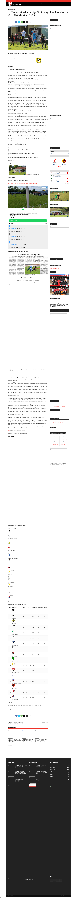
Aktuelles (12, 7)
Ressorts (34, 3)
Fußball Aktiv (16, 7)
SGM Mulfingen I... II (60, 181)
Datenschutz (53, 0)
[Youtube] (68, 1)
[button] (67, 3)
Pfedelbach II (59, 176)
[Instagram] (64, 1)
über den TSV (56, 3)
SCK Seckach (64, 164)
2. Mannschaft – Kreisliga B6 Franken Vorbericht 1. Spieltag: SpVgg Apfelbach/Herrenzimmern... (20, 772)
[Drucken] (27, 22)
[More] (29, 22)
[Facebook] (62, 1)
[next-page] (11, 746)
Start (9, 7)
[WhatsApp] (21, 22)
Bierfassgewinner (45, 722)
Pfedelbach (55, 164)
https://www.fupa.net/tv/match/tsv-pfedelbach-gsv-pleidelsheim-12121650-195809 (22, 183)
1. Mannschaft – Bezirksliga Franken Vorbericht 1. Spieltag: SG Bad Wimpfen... (21, 766)
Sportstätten (41, 3)
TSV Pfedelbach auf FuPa (54, 268)
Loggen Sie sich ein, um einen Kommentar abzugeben (17, 752)
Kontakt (62, 3)
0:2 (66, 153)
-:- (67, 175)
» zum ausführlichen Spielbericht (59, 167)
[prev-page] (9, 746)
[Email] (24, 22)
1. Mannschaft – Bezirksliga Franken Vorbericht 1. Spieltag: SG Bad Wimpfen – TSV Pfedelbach (14, 740)
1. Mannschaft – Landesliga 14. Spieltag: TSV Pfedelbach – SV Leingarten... (41, 766)
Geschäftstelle (48, 3)
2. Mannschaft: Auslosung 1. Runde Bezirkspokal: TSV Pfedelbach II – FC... (41, 778)
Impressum (58, 0)
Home (30, 3)
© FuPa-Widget (66, 183)
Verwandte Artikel (12, 727)
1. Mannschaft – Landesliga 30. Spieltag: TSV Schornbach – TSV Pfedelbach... (41, 772)
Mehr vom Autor (19, 727)
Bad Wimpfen (54, 173)
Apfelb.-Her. (54, 176)
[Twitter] (66, 1)
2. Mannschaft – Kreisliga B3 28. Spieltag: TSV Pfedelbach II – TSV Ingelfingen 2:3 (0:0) (16, 723)
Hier (9, 163)
